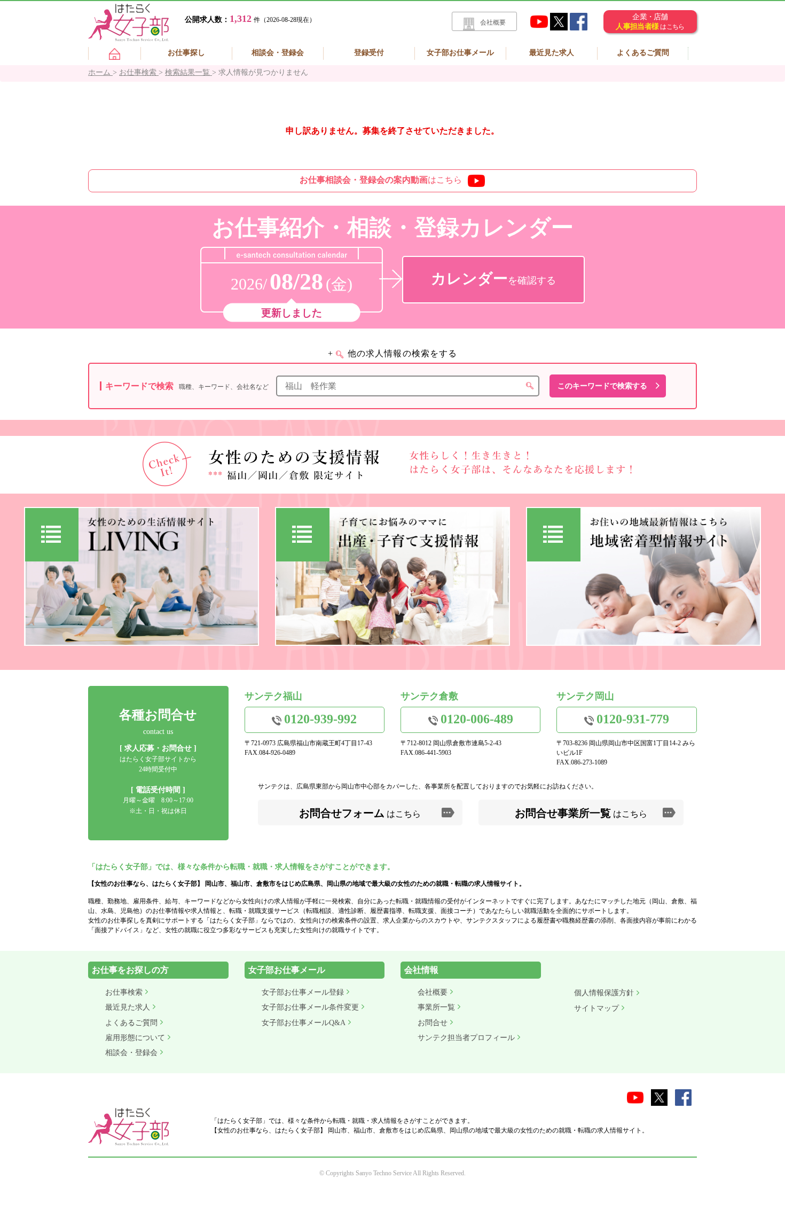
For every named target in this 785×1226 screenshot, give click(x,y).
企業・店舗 (650, 21)
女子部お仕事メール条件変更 (310, 1007)
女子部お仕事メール (460, 53)
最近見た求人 (551, 53)
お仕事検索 (124, 992)
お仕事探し (186, 53)
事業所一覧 (436, 1007)
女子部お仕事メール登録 (303, 992)
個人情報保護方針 (604, 993)
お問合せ (433, 1023)
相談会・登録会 (278, 53)
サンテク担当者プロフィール (466, 1038)
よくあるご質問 (643, 53)
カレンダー (493, 278)
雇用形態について (135, 1038)
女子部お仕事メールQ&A (304, 1023)
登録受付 (369, 53)
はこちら (381, 179)
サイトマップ (596, 1008)
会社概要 (493, 22)
